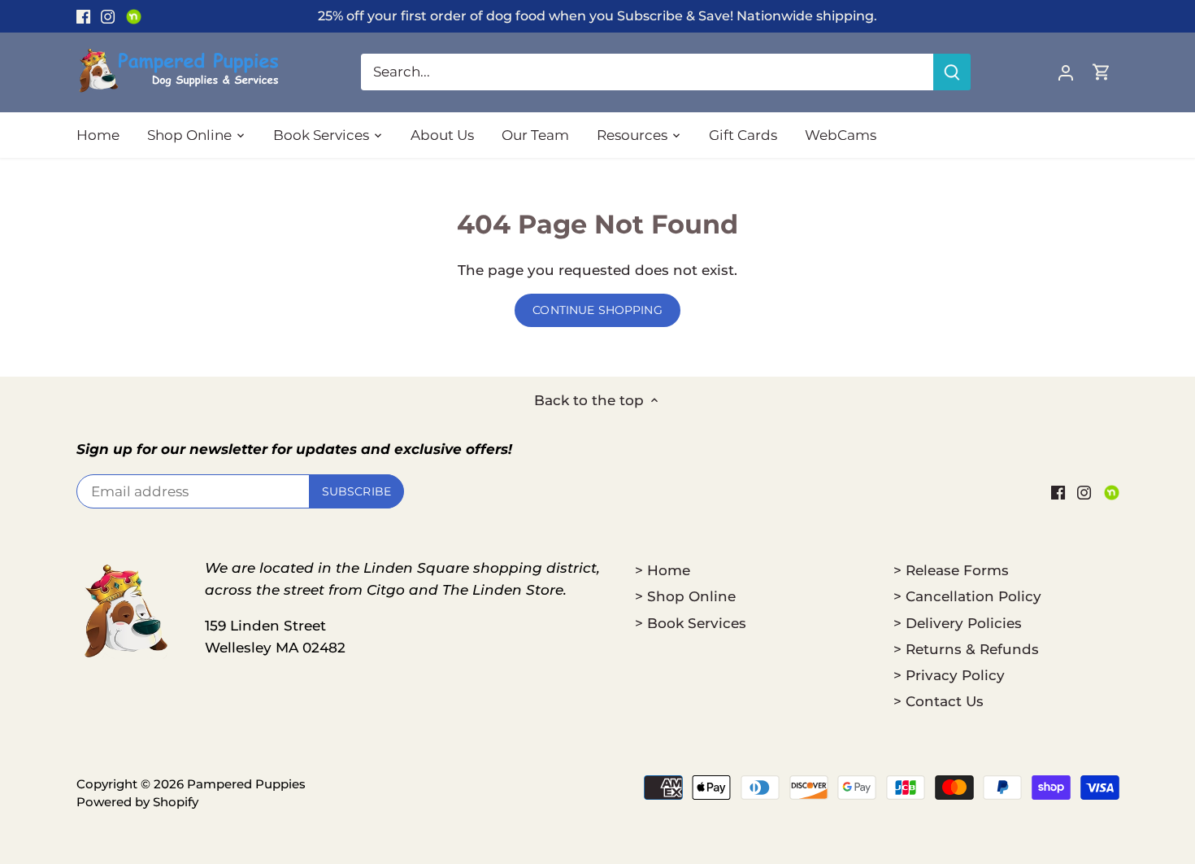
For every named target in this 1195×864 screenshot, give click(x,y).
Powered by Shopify (137, 801)
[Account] (1066, 72)
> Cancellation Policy (967, 596)
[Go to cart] (1101, 72)
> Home (662, 570)
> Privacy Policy (949, 675)
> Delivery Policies (957, 623)
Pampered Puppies (246, 784)
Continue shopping (597, 310)
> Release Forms (951, 570)
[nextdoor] (133, 16)
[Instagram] (108, 16)
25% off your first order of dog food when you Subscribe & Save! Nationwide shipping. (597, 15)
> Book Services (690, 623)
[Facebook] (83, 16)
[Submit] (952, 72)
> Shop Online (685, 596)
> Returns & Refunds (966, 649)
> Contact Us (938, 701)
